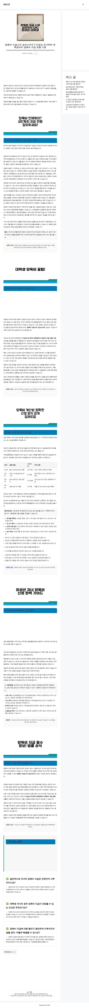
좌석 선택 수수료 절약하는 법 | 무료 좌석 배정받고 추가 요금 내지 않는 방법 (31, 995)
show (13, 952)
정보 (30, 992)
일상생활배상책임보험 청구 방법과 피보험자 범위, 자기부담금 (75, 94)
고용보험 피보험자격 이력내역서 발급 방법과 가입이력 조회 (75, 107)
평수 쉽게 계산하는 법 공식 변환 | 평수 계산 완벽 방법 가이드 (31, 993)
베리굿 (6, 4)
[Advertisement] (30, 71)
